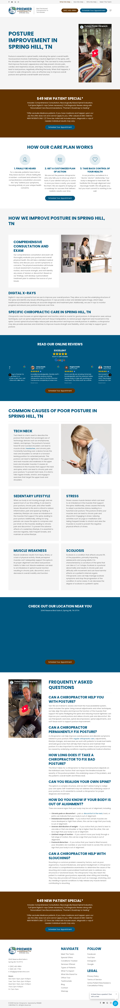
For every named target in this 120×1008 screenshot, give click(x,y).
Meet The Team (67, 954)
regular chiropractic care (83, 738)
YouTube (91, 957)
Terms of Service (94, 979)
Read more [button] (15, 383)
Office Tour (65, 977)
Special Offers (67, 957)
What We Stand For (69, 974)
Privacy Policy (93, 976)
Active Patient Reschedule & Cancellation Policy (99, 984)
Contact (64, 988)
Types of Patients (68, 967)
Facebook (91, 954)
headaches (30, 448)
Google (90, 964)
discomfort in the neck (93, 813)
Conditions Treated (69, 961)
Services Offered (68, 964)
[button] (111, 10)
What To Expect (67, 971)
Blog (63, 984)
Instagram (91, 961)
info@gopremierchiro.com (19, 972)
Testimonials (66, 981)
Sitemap (64, 991)
